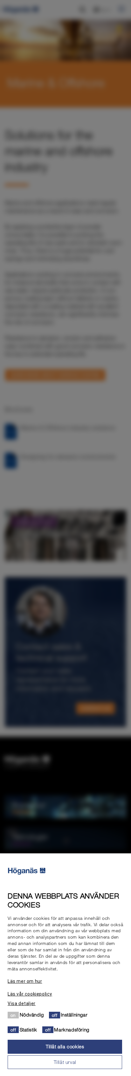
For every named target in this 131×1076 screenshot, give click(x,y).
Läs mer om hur (25, 981)
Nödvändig (32, 1014)
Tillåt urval (65, 1062)
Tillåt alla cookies (65, 1046)
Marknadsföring (71, 1029)
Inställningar (74, 1014)
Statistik (28, 1029)
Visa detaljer (22, 1003)
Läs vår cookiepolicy (30, 993)
